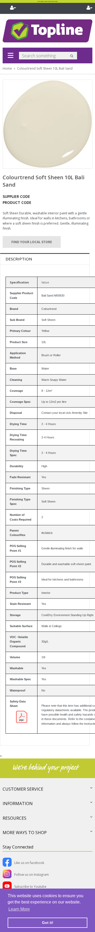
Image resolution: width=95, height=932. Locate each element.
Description (19, 258)
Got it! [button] (47, 922)
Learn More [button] (19, 909)
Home (7, 68)
